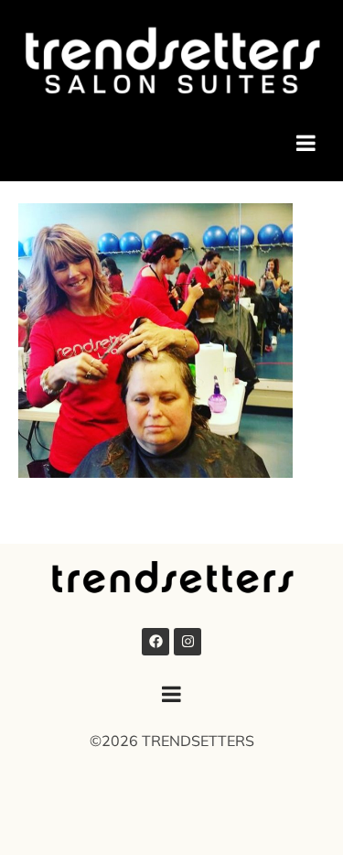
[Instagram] (187, 641)
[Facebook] (155, 641)
